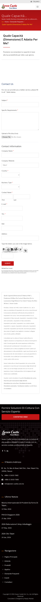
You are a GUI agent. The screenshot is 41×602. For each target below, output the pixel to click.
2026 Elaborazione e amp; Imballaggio (17, 524)
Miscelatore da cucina (30, 378)
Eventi (7, 578)
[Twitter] (5, 451)
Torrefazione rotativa (23, 386)
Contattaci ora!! (20, 417)
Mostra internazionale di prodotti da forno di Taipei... (20, 504)
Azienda (7, 561)
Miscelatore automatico (10, 386)
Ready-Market (29, 598)
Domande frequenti (16, 22)
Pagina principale (11, 557)
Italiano (36, 1)
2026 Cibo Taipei (8, 534)
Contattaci (8, 582)
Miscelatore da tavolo (25, 383)
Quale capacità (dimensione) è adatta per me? (17, 24)
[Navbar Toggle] (37, 7)
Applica (7, 569)
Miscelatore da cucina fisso (11, 383)
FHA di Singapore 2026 (11, 515)
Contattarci (8, 388)
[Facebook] (2, 451)
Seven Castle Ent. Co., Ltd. (23, 594)
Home (7, 22)
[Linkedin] (7, 451)
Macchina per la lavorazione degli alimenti (15, 380)
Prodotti (8, 565)
